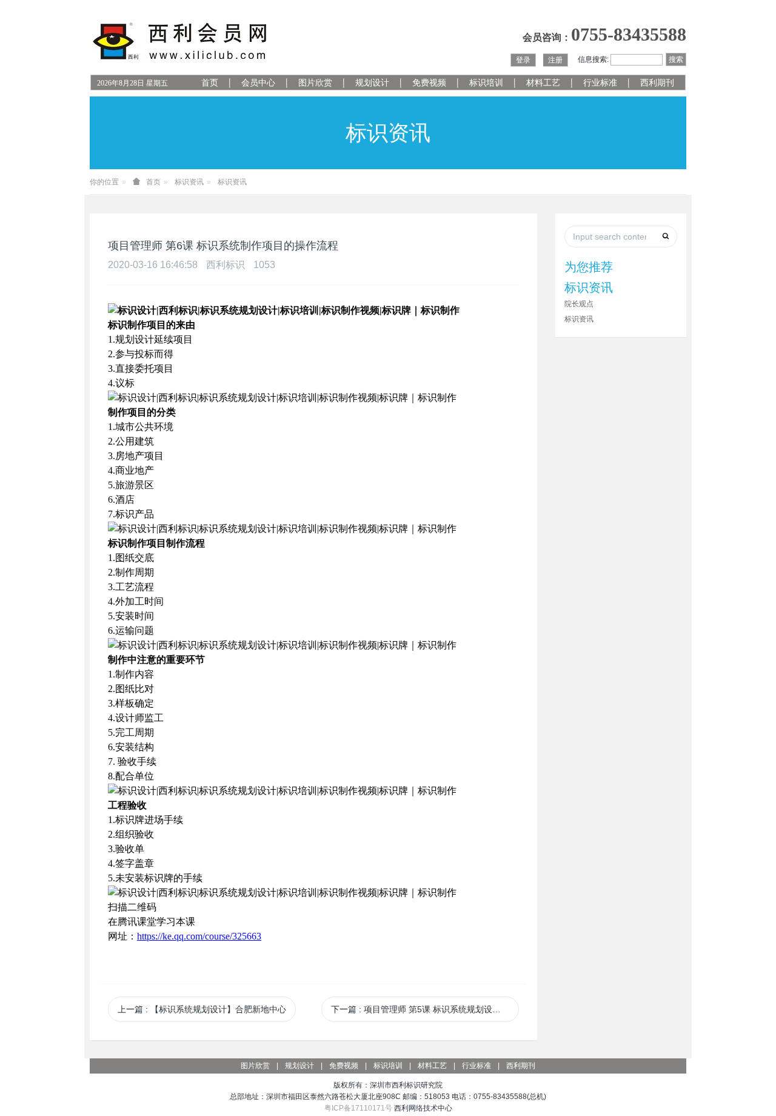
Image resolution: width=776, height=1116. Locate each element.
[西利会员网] (181, 41)
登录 (523, 60)
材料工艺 (543, 82)
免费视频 (429, 82)
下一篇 (425, 1009)
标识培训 (486, 82)
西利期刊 (657, 82)
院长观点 (579, 304)
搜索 (676, 59)
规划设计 (372, 82)
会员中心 (258, 82)
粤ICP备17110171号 (358, 1108)
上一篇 (202, 1009)
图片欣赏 (315, 82)
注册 (555, 60)
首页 (209, 82)
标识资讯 (189, 182)
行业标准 (600, 82)
